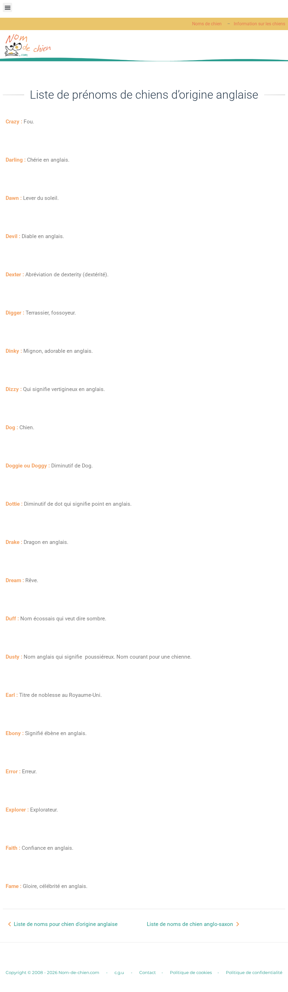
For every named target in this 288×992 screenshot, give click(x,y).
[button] (7, 7)
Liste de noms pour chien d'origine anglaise (66, 924)
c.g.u (119, 972)
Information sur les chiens (259, 23)
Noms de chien (207, 23)
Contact (147, 972)
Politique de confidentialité (254, 972)
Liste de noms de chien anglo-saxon (190, 924)
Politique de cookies (191, 972)
